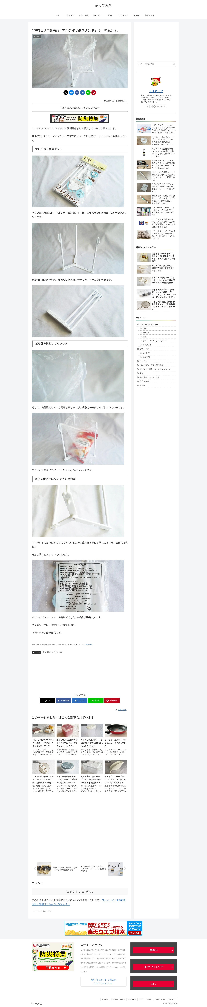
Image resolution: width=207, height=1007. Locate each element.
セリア (60, 652)
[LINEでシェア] (88, 92)
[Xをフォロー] (147, 106)
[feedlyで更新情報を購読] (161, 106)
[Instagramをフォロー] (154, 106)
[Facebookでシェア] (77, 92)
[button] (174, 64)
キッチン (37, 652)
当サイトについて (98, 980)
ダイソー (114, 999)
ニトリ (154, 984)
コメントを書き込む (79, 891)
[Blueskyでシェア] (71, 92)
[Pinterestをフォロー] (157, 106)
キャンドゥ (132, 999)
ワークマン (172, 999)
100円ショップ (50, 652)
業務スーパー (160, 999)
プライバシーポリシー (102, 983)
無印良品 (154, 950)
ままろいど (156, 91)
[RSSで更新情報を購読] (164, 106)
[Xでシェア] (65, 92)
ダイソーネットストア (153, 967)
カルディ (149, 999)
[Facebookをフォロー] (151, 106)
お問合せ (112, 980)
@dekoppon (89, 644)
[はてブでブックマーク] (82, 92)
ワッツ (141, 999)
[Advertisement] (80, 673)
